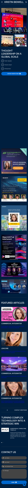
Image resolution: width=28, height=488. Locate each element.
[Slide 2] (2, 442)
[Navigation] (2, 2)
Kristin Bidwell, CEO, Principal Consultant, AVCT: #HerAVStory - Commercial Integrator (12, 327)
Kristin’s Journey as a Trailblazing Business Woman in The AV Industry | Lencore (13, 351)
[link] (7, 41)
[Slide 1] (1, 442)
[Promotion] (14, 108)
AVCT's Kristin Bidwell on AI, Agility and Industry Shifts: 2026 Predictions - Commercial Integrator (13, 401)
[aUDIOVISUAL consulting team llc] (14, 434)
